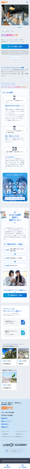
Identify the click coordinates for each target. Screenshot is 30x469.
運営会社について (20, 436)
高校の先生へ (5, 424)
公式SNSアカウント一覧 (8, 436)
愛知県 (21, 39)
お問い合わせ (19, 434)
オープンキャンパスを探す (12, 39)
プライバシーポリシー (21, 431)
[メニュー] (27, 2)
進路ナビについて (6, 421)
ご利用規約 (5, 434)
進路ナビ (3, 39)
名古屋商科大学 (4, 41)
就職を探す (4, 418)
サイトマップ (5, 431)
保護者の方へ (5, 427)
